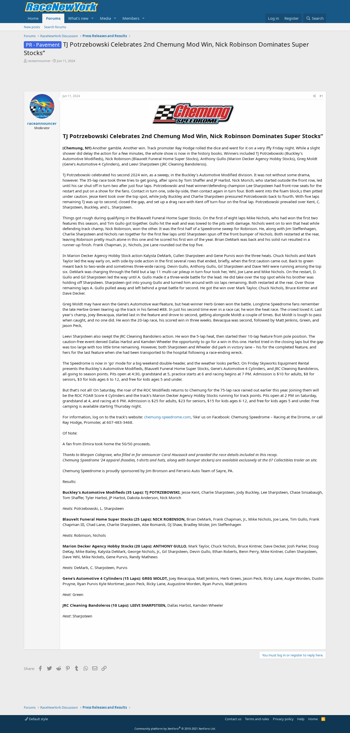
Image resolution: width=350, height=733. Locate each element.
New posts (32, 27)
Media (105, 18)
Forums (53, 18)
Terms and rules (257, 719)
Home (33, 18)
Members (130, 18)
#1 (321, 96)
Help (300, 719)
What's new (78, 18)
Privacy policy (283, 719)
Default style (38, 719)
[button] (92, 18)
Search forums (55, 27)
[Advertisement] (175, 77)
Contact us (233, 719)
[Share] (314, 96)
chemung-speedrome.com (167, 416)
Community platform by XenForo (175, 728)
